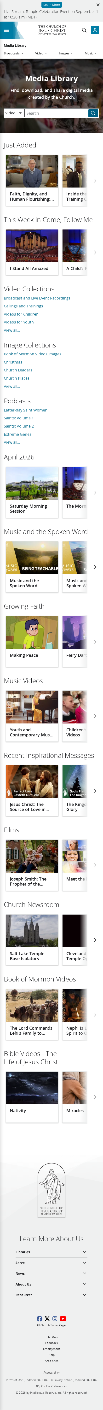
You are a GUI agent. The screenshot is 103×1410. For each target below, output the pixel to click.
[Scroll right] (94, 180)
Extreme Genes (17, 434)
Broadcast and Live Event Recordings (37, 298)
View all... (12, 330)
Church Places (16, 378)
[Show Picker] (20, 113)
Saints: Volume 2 (19, 426)
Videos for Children (21, 314)
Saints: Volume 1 (19, 418)
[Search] (93, 113)
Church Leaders (18, 370)
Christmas (13, 362)
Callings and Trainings (23, 306)
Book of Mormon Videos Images (32, 354)
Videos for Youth (19, 322)
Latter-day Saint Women (25, 410)
